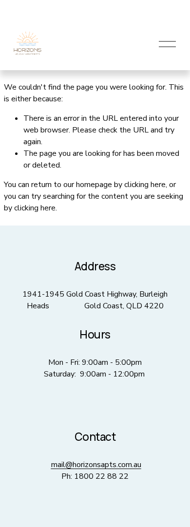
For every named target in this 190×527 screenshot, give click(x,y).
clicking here (145, 184)
